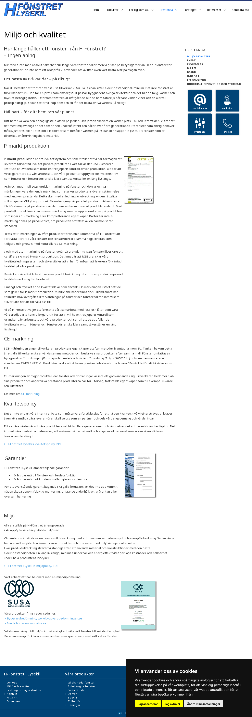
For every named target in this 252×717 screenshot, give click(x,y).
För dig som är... (139, 10)
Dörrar (72, 694)
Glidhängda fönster (81, 682)
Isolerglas (195, 64)
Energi (191, 60)
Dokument (14, 701)
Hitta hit (12, 697)
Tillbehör (74, 701)
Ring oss (227, 131)
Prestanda (166, 10)
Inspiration (227, 108)
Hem (96, 10)
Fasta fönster (77, 690)
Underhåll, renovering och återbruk (214, 84)
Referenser (214, 10)
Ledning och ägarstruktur (24, 690)
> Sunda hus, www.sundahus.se (25, 623)
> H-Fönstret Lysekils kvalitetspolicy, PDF (33, 444)
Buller (191, 68)
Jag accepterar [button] (148, 704)
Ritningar (74, 705)
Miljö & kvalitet (198, 56)
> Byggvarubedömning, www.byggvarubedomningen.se (43, 618)
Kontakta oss (240, 10)
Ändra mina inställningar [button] (203, 704)
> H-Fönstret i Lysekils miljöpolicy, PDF (31, 566)
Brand (191, 72)
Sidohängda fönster (81, 686)
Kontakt (12, 694)
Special (73, 697)
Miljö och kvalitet (18, 686)
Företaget (189, 10)
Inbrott (193, 76)
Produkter (112, 10)
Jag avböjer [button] (172, 704)
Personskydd (196, 80)
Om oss (12, 682)
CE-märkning (30, 394)
